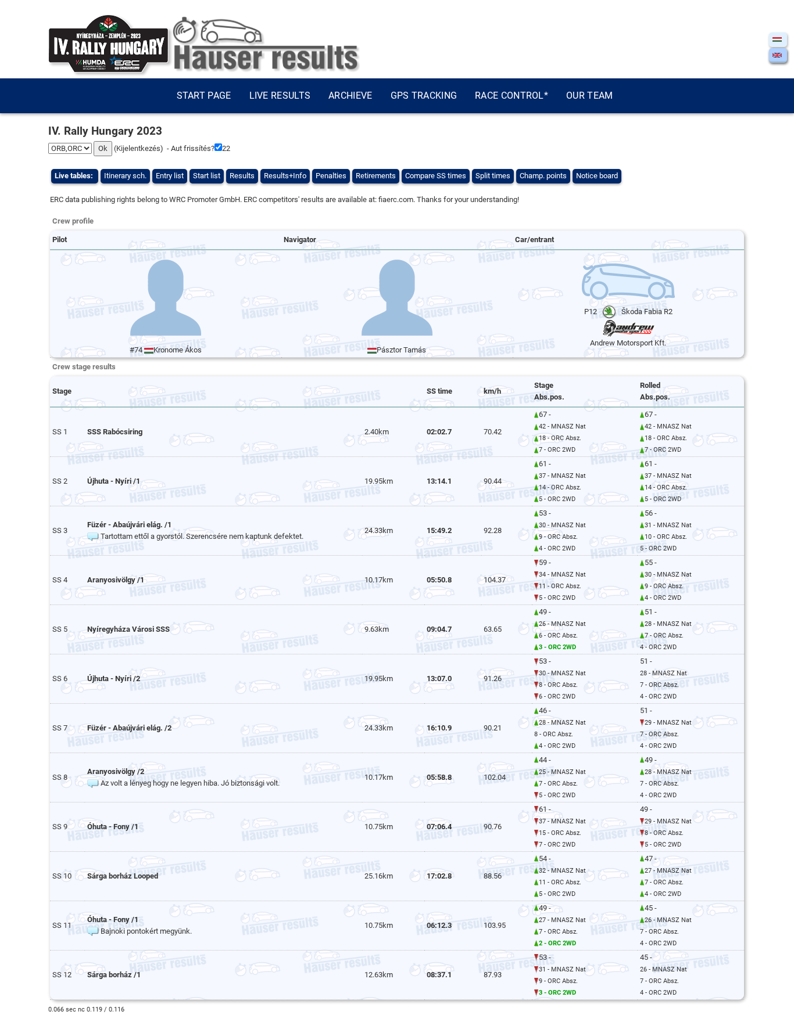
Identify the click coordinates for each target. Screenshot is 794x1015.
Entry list (170, 175)
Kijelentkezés (138, 148)
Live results (280, 95)
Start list (206, 175)
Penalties (331, 175)
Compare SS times (435, 175)
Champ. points (543, 175)
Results (242, 175)
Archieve (350, 95)
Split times (492, 175)
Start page (204, 95)
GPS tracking (424, 95)
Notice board (597, 175)
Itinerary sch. (125, 175)
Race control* (511, 95)
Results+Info (285, 175)
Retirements (376, 175)
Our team (589, 95)
